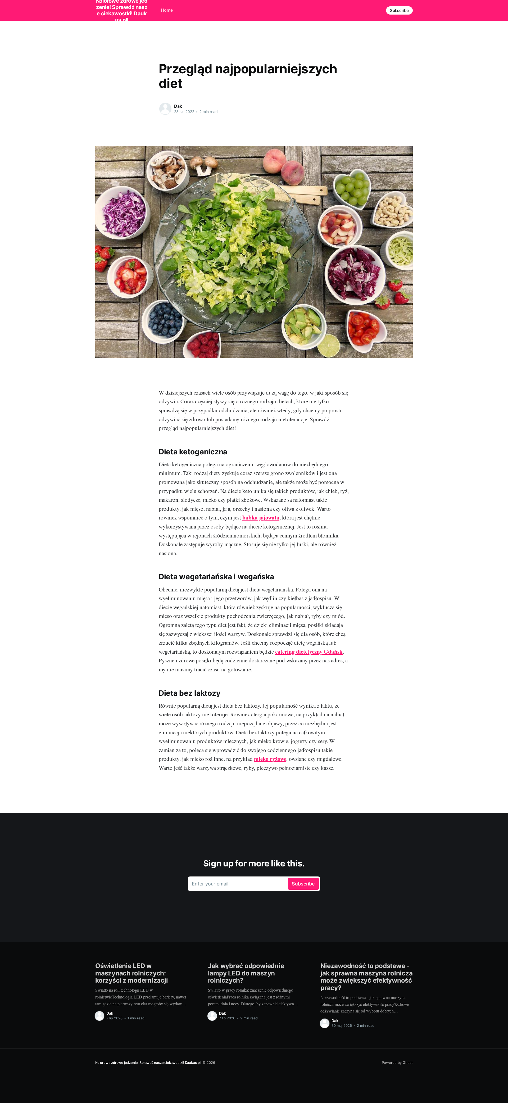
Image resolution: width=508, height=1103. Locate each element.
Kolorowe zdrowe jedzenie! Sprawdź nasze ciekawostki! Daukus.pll (148, 1062)
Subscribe (399, 10)
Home (167, 10)
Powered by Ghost (397, 1062)
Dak (178, 106)
